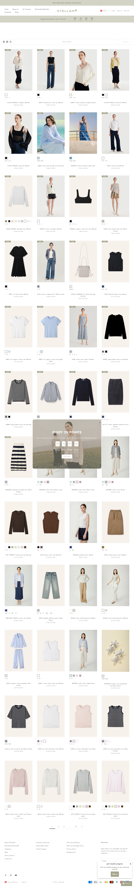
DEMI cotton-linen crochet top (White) (51, 814)
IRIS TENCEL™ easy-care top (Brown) (18, 555)
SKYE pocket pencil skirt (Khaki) (115, 555)
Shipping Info (71, 852)
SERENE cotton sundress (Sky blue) (83, 166)
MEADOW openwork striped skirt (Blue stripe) (18, 491)
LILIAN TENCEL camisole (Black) (18, 166)
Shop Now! (67, 456)
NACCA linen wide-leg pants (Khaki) (83, 618)
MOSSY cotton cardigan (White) (51, 229)
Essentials (8, 12)
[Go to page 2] (82, 826)
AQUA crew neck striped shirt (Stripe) (51, 166)
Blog (16, 12)
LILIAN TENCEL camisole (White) (115, 102)
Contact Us (8, 859)
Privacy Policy (71, 849)
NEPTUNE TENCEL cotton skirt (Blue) (18, 618)
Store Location (9, 855)
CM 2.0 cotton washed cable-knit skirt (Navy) (116, 425)
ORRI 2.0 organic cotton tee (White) (18, 359)
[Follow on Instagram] (11, 875)
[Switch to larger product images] (4, 41)
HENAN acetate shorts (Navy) (83, 555)
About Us (15, 9)
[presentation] (28, 221)
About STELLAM (10, 842)
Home (7, 9)
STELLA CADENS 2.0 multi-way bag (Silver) (83, 295)
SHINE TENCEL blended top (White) (18, 229)
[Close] (130, 864)
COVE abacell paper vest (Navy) (115, 294)
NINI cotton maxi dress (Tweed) (83, 359)
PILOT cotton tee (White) (115, 166)
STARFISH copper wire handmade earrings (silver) (115, 685)
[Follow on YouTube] (16, 875)
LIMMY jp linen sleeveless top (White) (51, 749)
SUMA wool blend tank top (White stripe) (115, 230)
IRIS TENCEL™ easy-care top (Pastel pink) (115, 815)
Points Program (41, 849)
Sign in (114, 874)
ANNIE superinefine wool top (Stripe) (18, 424)
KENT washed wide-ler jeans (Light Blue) (51, 619)
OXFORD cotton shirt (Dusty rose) (50, 490)
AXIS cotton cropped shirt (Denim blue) (50, 294)
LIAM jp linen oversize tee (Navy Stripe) (18, 749)
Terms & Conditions (73, 842)
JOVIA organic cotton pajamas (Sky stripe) (19, 684)
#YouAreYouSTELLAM (42, 9)
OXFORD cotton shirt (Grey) (115, 490)
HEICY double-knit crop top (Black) (51, 102)
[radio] (6, 95)
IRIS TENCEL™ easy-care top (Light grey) (83, 815)
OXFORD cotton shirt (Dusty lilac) (83, 490)
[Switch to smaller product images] (7, 41)
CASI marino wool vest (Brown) (51, 555)
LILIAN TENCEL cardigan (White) (18, 102)
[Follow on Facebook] (6, 875)
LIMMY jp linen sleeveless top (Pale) (83, 749)
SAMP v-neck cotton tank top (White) (50, 683)
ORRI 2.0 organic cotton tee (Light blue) (51, 360)
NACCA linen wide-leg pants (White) (115, 618)
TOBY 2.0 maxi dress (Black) (18, 294)
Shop (12, 25)
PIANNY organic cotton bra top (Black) (83, 229)
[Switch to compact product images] (10, 41)
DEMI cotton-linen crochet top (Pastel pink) (18, 815)
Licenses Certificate (42, 842)
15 (76, 826)
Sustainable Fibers (42, 846)
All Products (27, 9)
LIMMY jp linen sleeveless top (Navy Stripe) (115, 750)
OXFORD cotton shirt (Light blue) (83, 683)
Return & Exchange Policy (75, 846)
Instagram (8, 849)
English (24, 882)
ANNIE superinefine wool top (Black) (115, 359)
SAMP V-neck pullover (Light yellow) (83, 102)
